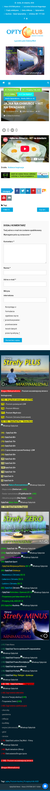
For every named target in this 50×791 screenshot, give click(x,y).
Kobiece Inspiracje (16, 167)
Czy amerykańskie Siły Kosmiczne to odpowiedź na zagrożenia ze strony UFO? (44, 210)
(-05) (3, 666)
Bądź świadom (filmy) (14, 749)
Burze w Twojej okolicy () (14, 697)
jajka (7, 781)
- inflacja (4, 719)
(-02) (3, 649)
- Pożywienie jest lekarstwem (13, 597)
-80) (3, 749)
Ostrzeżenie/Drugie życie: (16, 754)
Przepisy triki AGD (31, 781)
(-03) (3, 658)
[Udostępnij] (17, 191)
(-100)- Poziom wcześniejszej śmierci (17, 761)
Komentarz (9, 242)
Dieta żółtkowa (27, 10)
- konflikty (5, 723)
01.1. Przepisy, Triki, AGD (31, 90)
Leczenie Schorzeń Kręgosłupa (35, 7)
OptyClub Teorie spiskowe (16, 649)
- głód (3, 732)
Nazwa (7, 268)
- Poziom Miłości (10, 408)
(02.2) (20, 579)
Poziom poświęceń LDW (16, 404)
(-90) (3, 754)
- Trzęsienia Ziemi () (11, 701)
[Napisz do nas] (9, 198)
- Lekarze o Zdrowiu (9, 579)
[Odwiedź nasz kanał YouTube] (3, 198)
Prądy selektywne (12, 10)
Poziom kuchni (16, 781)
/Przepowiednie (33, 649)
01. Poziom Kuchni (11, 90)
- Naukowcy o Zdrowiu (10, 575)
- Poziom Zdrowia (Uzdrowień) (16, 417)
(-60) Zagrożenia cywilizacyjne (14, 706)
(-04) (3, 662)
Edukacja (12, 570)
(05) (2, 557)
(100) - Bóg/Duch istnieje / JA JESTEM (17, 400)
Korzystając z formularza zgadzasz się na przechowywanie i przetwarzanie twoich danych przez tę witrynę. (12, 320)
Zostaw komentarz (13, 116)
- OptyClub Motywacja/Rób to (13, 566)
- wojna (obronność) (9, 727)
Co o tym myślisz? (25, 94)
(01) (3, 605)
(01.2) (28, 597)
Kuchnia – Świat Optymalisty (16, 14)
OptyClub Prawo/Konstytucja (17, 662)
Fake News (9, 645)
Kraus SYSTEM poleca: (12, 7)
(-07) (3, 675)
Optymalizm (39, 10)
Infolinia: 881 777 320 (36, 14)
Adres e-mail (10, 280)
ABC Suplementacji (8, 210)
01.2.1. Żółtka (10, 94)
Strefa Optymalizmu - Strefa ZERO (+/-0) (19, 98)
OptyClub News (28, 111)
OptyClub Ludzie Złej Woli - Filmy (19, 741)
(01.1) (20, 601)
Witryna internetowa (8, 293)
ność (25, 592)
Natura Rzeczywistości (14, 485)
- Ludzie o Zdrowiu (9, 584)
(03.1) (28, 566)
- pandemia (6, 714)
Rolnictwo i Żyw (12, 592)
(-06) (3, 671)
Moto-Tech (9, 502)
